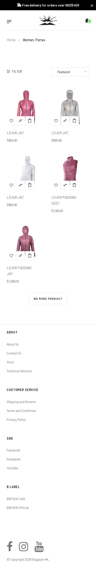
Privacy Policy (16, 419)
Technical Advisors (19, 371)
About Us (13, 344)
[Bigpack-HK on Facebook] (10, 549)
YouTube (12, 468)
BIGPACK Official (18, 507)
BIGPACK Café (16, 499)
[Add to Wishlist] (11, 120)
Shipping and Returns (21, 401)
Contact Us (14, 353)
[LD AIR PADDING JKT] (29, 255)
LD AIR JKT (15, 132)
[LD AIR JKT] (29, 120)
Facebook (13, 450)
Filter (16, 71)
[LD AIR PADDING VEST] (74, 185)
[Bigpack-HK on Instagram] (23, 549)
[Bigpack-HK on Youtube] (39, 549)
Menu (10, 22)
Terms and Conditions (21, 410)
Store (10, 362)
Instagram (14, 459)
